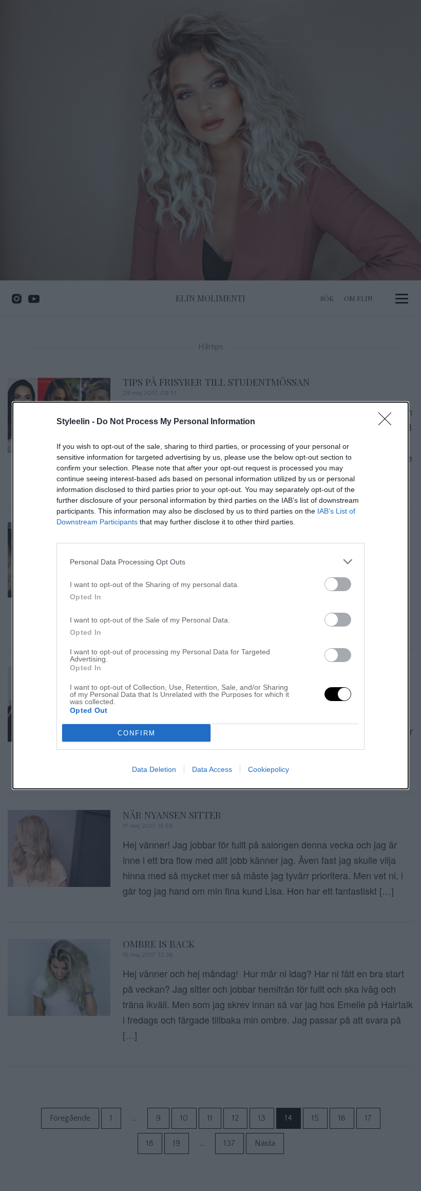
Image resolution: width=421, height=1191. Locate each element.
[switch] (337, 584)
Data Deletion (154, 769)
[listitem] (210, 561)
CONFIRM (137, 733)
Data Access (212, 769)
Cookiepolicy (268, 769)
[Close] (388, 422)
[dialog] (210, 595)
